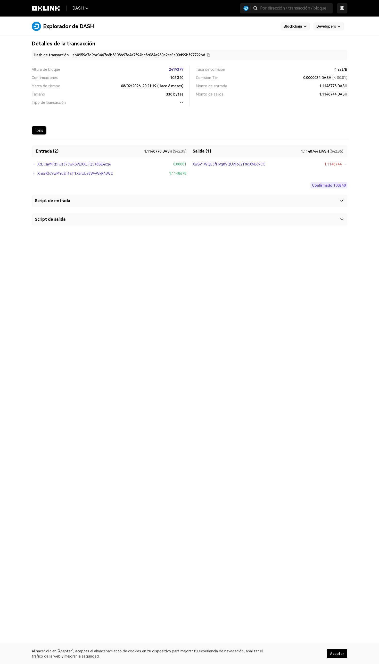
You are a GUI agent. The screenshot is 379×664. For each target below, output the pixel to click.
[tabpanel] (189, 182)
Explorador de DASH (68, 26)
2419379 (176, 69)
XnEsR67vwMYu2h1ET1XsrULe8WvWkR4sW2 (75, 173)
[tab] (39, 130)
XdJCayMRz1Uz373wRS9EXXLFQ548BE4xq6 (74, 164)
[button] (255, 8)
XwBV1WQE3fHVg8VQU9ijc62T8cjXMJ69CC (229, 164)
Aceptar (337, 654)
